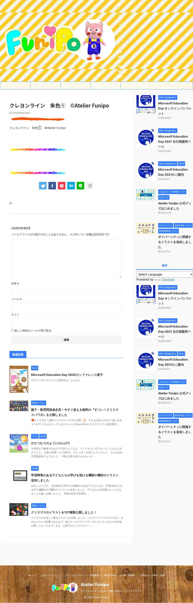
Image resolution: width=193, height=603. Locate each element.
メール (16, 299)
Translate (168, 279)
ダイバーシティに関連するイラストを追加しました (174, 242)
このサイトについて (45, 85)
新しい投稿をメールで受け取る (33, 330)
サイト (15, 314)
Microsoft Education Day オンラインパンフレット (175, 108)
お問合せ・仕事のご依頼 (136, 85)
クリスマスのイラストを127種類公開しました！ (64, 512)
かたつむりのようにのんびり (50, 443)
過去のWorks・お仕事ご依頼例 (105, 86)
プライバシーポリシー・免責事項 (75, 86)
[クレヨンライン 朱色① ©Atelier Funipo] (71, 185)
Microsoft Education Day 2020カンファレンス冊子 (67, 375)
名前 (15, 283)
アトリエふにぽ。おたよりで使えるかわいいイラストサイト (111, 590)
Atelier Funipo (95, 584)
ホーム (15, 85)
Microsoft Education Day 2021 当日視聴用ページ (174, 141)
